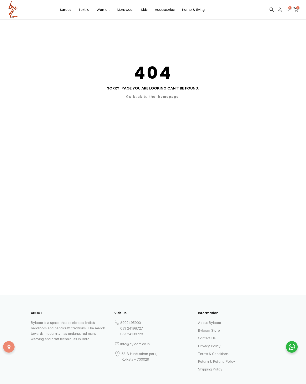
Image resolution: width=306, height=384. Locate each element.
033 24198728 (131, 334)
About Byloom (209, 323)
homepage (168, 96)
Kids (144, 9)
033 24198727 (131, 328)
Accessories (165, 9)
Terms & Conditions (213, 354)
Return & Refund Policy (216, 361)
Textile (83, 9)
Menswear (125, 9)
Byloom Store (209, 330)
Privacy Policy (209, 346)
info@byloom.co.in (135, 344)
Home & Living (193, 9)
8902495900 (130, 323)
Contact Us (207, 338)
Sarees (65, 9)
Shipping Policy (210, 369)
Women (103, 9)
